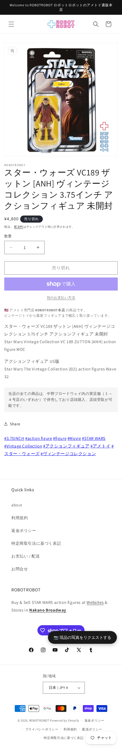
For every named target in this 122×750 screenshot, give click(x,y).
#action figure (38, 438)
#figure (59, 438)
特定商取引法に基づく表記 (36, 543)
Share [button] (15, 423)
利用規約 (19, 517)
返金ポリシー (23, 530)
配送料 (18, 227)
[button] (11, 24)
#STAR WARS (94, 438)
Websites (95, 602)
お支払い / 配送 (25, 556)
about (16, 504)
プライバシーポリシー (41, 729)
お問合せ (19, 568)
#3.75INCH (14, 438)
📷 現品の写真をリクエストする (82, 637)
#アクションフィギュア (66, 446)
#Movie (74, 438)
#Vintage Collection (23, 446)
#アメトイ (100, 446)
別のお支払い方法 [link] (61, 297)
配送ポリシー (92, 729)
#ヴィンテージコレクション (68, 453)
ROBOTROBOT (39, 720)
